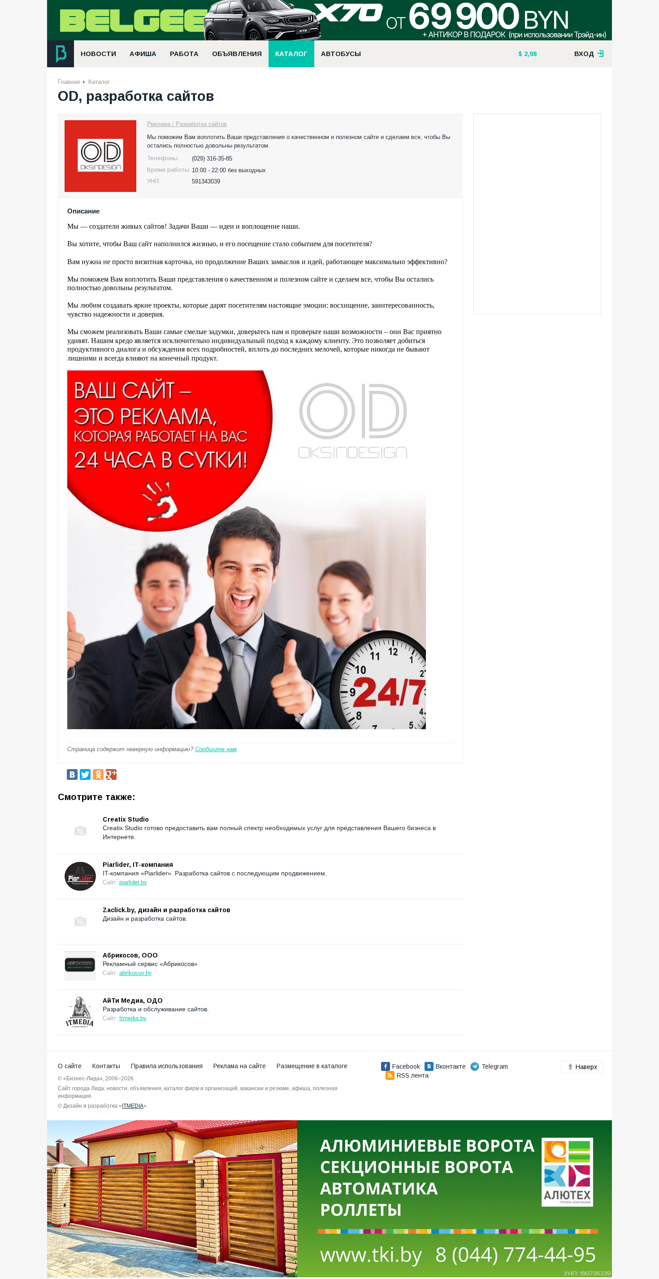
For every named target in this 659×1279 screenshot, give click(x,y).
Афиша (143, 53)
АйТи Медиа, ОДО (133, 1000)
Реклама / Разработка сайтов (187, 124)
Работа (184, 53)
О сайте (70, 1066)
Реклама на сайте (239, 1066)
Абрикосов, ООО (130, 955)
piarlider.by (133, 882)
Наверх (586, 1066)
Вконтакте (451, 1066)
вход (585, 53)
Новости (98, 53)
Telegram (494, 1066)
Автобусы (341, 53)
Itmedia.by (133, 1018)
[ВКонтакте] (72, 774)
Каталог (291, 53)
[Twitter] (85, 774)
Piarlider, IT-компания (138, 864)
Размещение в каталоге (312, 1066)
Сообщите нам (216, 749)
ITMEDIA (132, 1106)
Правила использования (167, 1066)
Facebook (406, 1066)
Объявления (237, 53)
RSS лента (413, 1075)
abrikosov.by (135, 973)
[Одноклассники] (98, 774)
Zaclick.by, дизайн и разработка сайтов (166, 910)
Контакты (106, 1066)
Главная (69, 81)
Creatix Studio (126, 819)
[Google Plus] (111, 774)
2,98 (529, 53)
